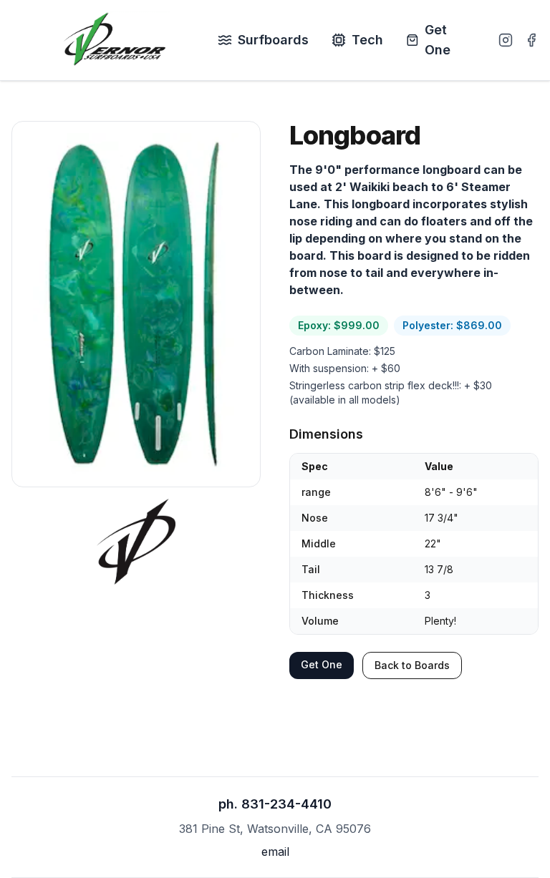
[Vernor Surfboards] (114, 40)
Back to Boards (412, 665)
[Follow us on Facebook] (531, 40)
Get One (437, 39)
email (275, 851)
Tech (367, 39)
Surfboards (273, 39)
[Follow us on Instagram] (505, 40)
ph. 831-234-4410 (275, 803)
